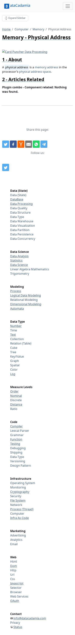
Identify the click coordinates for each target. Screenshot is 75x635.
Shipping (16, 452)
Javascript (16, 583)
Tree (13, 352)
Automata (17, 309)
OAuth (14, 601)
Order (14, 391)
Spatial (14, 365)
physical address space (35, 72)
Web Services (19, 596)
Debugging (18, 448)
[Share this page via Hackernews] (20, 144)
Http (13, 570)
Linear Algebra (20, 269)
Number (16, 326)
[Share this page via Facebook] (13, 144)
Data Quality (18, 208)
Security (15, 496)
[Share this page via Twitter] (5, 144)
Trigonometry (19, 274)
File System (17, 500)
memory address (46, 67)
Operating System (22, 483)
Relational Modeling (24, 300)
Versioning (17, 461)
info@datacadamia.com (29, 618)
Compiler (16, 426)
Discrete (16, 400)
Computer (22, 29)
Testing (15, 444)
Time (13, 330)
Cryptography (19, 492)
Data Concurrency (22, 239)
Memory (38, 29)
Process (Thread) (21, 509)
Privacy (15, 623)
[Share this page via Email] (28, 144)
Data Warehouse (21, 221)
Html (13, 562)
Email (14, 544)
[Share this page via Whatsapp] (36, 144)
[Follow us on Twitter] (5, 167)
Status (17, 627)
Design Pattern (20, 466)
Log (12, 374)
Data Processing (21, 204)
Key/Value (17, 356)
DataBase (16, 199)
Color (14, 370)
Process (15, 291)
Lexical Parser (19, 431)
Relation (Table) (20, 343)
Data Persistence (21, 234)
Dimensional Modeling (25, 304)
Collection (17, 339)
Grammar (17, 435)
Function (16, 439)
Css (12, 579)
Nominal (16, 396)
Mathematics (40, 269)
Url (12, 575)
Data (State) (18, 195)
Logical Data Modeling (25, 295)
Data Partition (19, 230)
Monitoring (18, 487)
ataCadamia (20, 5)
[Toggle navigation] (68, 6)
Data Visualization (22, 226)
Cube (13, 348)
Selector (15, 588)
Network (16, 505)
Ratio (13, 409)
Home (6, 29)
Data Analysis (19, 256)
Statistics (16, 261)
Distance (16, 404)
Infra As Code (19, 518)
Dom (13, 566)
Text (13, 335)
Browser (16, 592)
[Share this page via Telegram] (43, 144)
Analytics (16, 540)
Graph (14, 361)
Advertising (18, 535)
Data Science (19, 265)
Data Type (17, 217)
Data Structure (20, 213)
